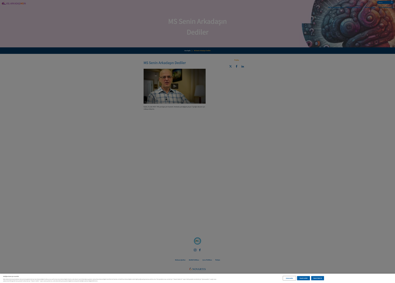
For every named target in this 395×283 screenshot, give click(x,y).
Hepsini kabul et (317, 278)
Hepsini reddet (303, 278)
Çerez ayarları (289, 278)
